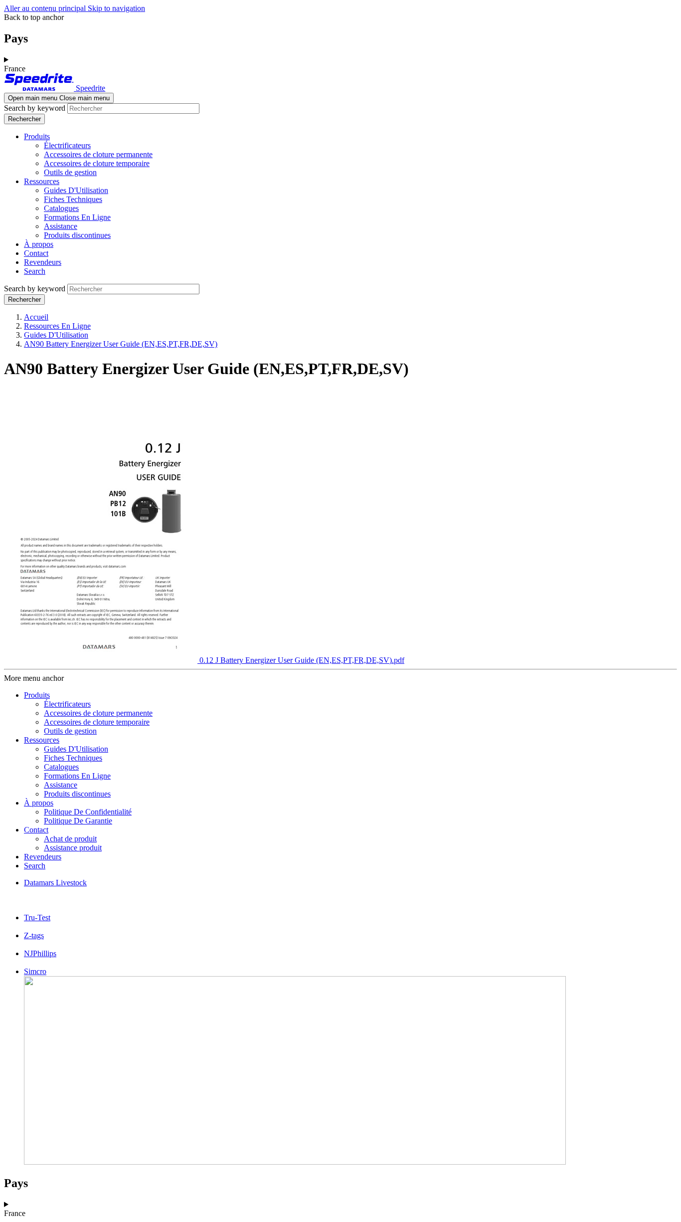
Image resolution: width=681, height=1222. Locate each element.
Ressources (41, 181)
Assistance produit (73, 847)
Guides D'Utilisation (76, 190)
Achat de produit (70, 838)
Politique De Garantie (78, 820)
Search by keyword (34, 108)
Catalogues (61, 208)
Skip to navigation (116, 8)
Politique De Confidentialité (88, 812)
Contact (36, 253)
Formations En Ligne (77, 217)
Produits (37, 136)
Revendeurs (42, 262)
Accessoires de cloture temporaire (97, 163)
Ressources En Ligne (57, 326)
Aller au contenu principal (46, 8)
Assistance (60, 226)
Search (34, 271)
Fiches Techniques (73, 199)
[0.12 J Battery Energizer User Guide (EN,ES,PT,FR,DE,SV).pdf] (101, 660)
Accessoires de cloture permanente (98, 154)
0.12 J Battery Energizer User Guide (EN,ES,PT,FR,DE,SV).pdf (301, 660)
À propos (38, 244)
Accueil (36, 317)
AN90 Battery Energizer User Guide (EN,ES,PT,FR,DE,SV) (120, 344)
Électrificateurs (67, 145)
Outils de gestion (70, 172)
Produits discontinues (77, 235)
